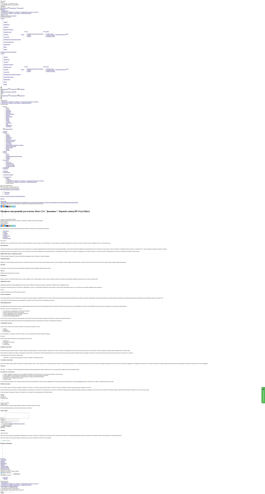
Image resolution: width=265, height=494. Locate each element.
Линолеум (13, 202)
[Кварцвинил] (12, 23)
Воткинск (8, 112)
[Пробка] (12, 48)
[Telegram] (15, 206)
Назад (7, 107)
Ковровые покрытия (20, 202)
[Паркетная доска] (12, 30)
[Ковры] (12, 45)
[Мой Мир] (5, 206)
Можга (7, 119)
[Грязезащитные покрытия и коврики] (12, 38)
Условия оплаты (4, 466)
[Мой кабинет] (1, 87)
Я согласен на (13, 423)
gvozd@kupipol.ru (6, 189)
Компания (3, 458)
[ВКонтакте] (1, 206)
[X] (7, 206)
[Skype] (13, 206)
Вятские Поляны (10, 114)
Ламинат (3, 202)
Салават (8, 121)
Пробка (76, 202)
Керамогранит (68, 202)
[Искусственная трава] (12, 40)
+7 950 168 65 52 (4, 10)
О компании (3, 460)
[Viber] (9, 206)
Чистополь (8, 126)
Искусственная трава (60, 202)
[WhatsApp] (11, 206)
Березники (8, 111)
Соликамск (8, 122)
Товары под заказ (6, 440)
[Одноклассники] (3, 206)
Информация (4, 463)
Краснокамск (9, 116)
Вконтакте (7, 192)
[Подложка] (12, 33)
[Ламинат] (12, 21)
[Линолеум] (12, 25)
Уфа (7, 124)
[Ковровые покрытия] (12, 28)
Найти (2, 492)
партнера (80, 381)
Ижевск (8, 115)
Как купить (8, 162)
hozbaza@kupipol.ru (15, 189)
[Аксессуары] (12, 35)
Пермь (7, 120)
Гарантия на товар (5, 468)
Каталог (8, 135)
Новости (3, 461)
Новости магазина (6, 472)
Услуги (7, 155)
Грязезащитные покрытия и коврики (46, 202)
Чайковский (9, 125)
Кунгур (8, 117)
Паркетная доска (29, 202)
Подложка (35, 202)
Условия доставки (5, 467)
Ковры (73, 202)
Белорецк (8, 110)
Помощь (2, 465)
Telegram (7, 194)
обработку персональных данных (17, 423)
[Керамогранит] (12, 43)
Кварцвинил (8, 202)
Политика (3, 462)
